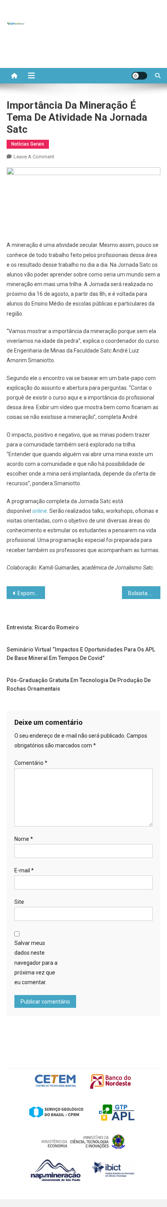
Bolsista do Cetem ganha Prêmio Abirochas (144, 593)
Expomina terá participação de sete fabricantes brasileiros (31, 593)
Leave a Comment (34, 157)
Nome (23, 839)
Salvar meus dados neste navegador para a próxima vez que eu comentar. (35, 962)
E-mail (24, 870)
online (39, 511)
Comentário (30, 763)
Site (19, 902)
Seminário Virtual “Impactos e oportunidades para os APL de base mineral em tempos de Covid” (81, 653)
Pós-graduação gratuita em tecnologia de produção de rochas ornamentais (79, 684)
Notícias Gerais (27, 144)
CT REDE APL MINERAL (60, 23)
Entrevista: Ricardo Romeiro (43, 627)
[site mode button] (139, 76)
